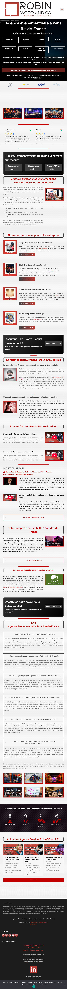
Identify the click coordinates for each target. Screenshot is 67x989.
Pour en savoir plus (26, 254)
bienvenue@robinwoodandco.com (39, 922)
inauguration (43, 248)
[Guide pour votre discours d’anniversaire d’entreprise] (13, 849)
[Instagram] (6, 935)
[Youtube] (13, 935)
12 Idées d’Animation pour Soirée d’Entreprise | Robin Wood (32, 859)
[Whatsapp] (16, 935)
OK (34, 986)
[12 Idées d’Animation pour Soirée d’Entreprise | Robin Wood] (33, 849)
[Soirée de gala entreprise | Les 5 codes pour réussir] (54, 849)
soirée (56, 295)
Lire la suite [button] (8, 144)
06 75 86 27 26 (33, 924)
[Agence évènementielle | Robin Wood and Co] (27, 9)
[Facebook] (3, 935)
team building (37, 319)
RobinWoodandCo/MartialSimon (33, 963)
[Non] (65, 984)
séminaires (51, 271)
